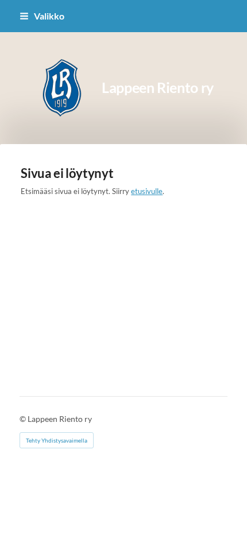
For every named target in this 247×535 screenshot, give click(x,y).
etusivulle (147, 191)
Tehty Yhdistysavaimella (56, 440)
